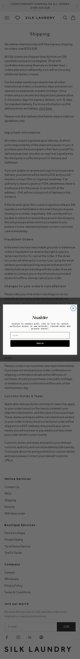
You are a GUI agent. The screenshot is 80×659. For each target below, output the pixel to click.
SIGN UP (40, 343)
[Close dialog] (73, 308)
